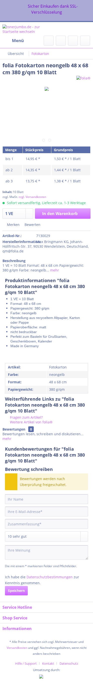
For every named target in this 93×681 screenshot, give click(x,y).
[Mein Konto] (73, 41)
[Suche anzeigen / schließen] (49, 41)
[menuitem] (13, 41)
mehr (54, 270)
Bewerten (32, 224)
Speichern (16, 590)
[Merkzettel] (61, 41)
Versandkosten (17, 648)
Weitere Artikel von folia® (31, 422)
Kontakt (48, 663)
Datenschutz (69, 663)
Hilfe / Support (26, 663)
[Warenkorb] (85, 41)
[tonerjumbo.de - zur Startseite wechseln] (24, 28)
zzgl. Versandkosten (32, 197)
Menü (18, 40)
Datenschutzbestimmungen (50, 577)
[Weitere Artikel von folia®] (83, 80)
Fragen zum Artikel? (26, 417)
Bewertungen (13, 429)
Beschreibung (14, 260)
